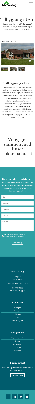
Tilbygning (17, 311)
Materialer (17, 347)
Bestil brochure (17, 375)
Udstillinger (17, 344)
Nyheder (17, 351)
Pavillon (17, 317)
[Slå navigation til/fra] (31, 3)
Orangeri (17, 308)
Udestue (17, 314)
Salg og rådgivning (17, 338)
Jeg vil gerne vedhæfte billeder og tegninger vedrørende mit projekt (14, 235)
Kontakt (17, 341)
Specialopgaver (17, 321)
